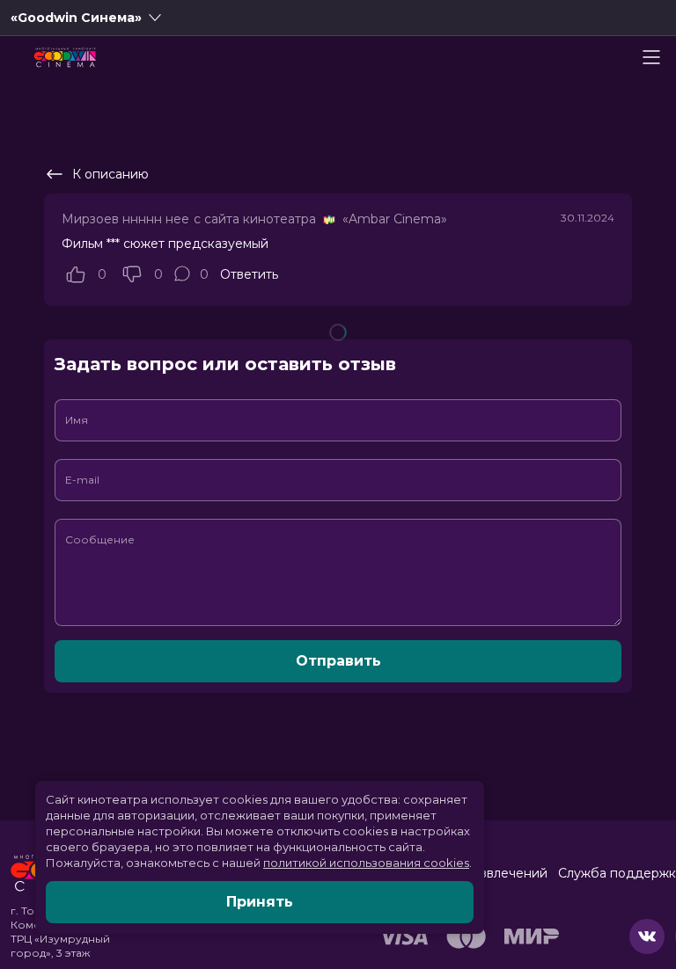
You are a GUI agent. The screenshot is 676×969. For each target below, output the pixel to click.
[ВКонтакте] (647, 936)
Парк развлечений (488, 873)
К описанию (110, 174)
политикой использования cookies (366, 863)
